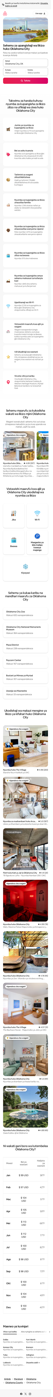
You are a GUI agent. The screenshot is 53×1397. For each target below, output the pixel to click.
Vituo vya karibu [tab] (10, 1332)
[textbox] (14, 72)
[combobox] (25, 63)
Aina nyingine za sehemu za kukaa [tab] (35, 1332)
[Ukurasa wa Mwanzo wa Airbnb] (5, 13)
